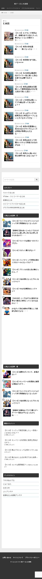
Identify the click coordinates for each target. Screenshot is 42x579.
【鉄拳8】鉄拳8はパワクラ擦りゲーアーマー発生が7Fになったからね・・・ (25, 412)
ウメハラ (38, 8)
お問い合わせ (7, 557)
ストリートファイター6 (13, 8)
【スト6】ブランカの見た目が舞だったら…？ (25, 270)
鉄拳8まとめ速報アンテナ (12, 495)
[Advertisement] (21, 339)
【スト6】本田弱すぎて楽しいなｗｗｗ (26, 61)
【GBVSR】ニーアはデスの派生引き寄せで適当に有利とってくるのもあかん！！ (25, 300)
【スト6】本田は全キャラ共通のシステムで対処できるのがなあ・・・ (26, 142)
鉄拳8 (3, 8)
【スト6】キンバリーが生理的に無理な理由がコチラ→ (25, 382)
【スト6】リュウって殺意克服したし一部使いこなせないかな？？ (21, 431)
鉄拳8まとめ (7, 200)
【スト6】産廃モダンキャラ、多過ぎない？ (25, 373)
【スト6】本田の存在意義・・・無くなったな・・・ (26, 48)
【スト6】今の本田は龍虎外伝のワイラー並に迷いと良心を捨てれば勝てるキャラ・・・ (26, 76)
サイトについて (18, 557)
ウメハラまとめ (9, 193)
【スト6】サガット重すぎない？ (24, 250)
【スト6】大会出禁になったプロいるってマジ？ (25, 280)
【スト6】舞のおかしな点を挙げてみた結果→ (21, 457)
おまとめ (6, 488)
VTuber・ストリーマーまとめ (14, 196)
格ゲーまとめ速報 (26, 562)
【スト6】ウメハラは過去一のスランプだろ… (25, 242)
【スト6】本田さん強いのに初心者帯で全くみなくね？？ (26, 154)
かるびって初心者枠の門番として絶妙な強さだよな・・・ (25, 310)
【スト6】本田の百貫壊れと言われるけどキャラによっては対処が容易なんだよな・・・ (26, 130)
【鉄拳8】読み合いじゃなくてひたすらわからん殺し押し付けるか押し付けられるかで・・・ (25, 232)
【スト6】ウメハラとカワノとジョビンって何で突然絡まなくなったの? (25, 222)
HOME (5, 12)
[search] (37, 180)
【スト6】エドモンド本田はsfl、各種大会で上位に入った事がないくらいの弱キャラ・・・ (26, 36)
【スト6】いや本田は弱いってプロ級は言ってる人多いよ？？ (26, 102)
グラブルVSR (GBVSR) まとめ (13, 207)
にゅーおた (7, 484)
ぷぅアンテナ (8, 491)
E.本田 (12, 12)
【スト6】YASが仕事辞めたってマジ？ (24, 290)
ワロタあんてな (9, 480)
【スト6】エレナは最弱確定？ (15, 465)
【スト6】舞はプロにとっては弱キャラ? (19, 450)
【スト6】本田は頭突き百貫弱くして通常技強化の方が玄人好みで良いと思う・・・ (26, 89)
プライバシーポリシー (32, 557)
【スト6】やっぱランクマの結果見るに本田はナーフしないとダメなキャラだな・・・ (26, 115)
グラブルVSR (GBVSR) (28, 8)
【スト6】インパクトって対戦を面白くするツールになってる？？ (25, 261)
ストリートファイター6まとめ (14, 204)
